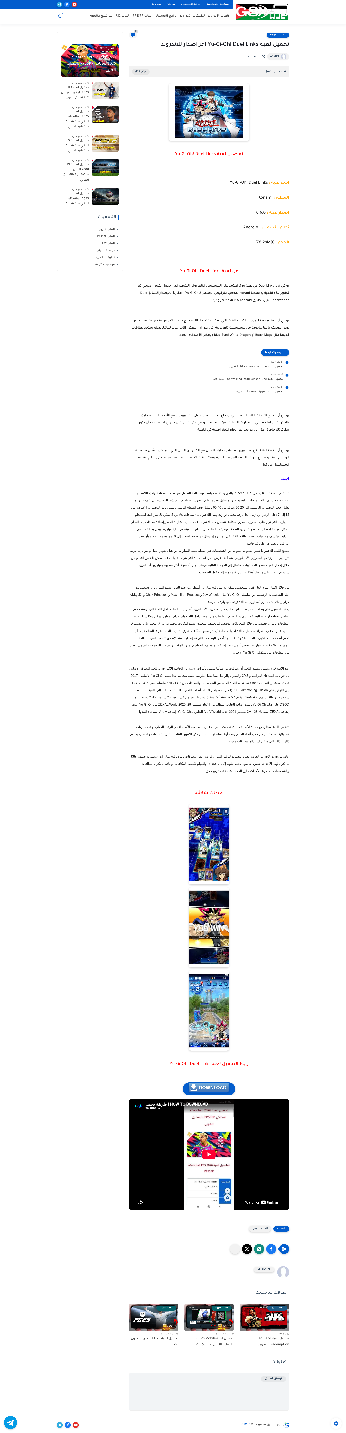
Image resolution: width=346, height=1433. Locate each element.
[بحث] (60, 16)
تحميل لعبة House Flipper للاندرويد (259, 391)
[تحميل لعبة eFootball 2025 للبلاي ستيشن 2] (105, 196)
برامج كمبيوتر (107, 250)
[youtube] (74, 4)
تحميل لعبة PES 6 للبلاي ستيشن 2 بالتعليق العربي (77, 146)
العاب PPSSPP (106, 236)
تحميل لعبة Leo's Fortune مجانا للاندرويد (255, 366)
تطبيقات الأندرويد (192, 16)
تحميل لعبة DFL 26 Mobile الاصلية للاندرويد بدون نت (214, 1341)
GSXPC (245, 1424)
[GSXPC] (262, 12)
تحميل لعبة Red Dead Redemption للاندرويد (273, 1341)
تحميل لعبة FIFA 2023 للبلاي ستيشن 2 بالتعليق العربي (75, 93)
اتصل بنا (157, 4)
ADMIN (274, 56)
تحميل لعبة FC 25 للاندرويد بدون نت (154, 1341)
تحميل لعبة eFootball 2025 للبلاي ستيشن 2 (77, 199)
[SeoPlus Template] (286, 1425)
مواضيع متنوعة (101, 16)
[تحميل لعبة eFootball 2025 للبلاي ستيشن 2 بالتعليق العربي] (105, 114)
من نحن (171, 4)
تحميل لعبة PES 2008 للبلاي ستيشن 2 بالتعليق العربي (76, 172)
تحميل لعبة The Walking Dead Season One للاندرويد (248, 379)
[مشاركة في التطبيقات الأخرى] (235, 1249)
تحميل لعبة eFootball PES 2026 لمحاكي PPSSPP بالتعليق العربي (91, 64)
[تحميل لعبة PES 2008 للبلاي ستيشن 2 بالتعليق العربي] (105, 167)
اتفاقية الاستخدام (191, 4)
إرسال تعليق (273, 1378)
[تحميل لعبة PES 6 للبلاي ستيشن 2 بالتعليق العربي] (105, 143)
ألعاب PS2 (122, 16)
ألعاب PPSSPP (143, 16)
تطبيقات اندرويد (105, 257)
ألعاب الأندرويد (218, 16)
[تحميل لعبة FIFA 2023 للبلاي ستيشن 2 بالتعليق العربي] (105, 90)
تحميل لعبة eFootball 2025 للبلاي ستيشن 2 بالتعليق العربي (77, 119)
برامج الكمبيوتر (166, 16)
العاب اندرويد (278, 35)
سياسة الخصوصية (218, 4)
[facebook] (67, 4)
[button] (271, 1249)
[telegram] (59, 4)
